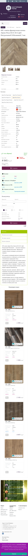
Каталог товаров (5, 539)
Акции (22, 16)
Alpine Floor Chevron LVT (18, 100)
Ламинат (11, 508)
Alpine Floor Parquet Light (6, 95)
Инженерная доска (4, 509)
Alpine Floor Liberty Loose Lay (7, 102)
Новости (20, 509)
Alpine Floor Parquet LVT (6, 97)
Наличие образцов (6, 241)
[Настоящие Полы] (14, 8)
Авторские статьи (21, 507)
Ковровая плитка (13, 515)
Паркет (2, 507)
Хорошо (14, 553)
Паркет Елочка (3, 511)
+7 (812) (11, 17)
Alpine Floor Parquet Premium (7, 100)
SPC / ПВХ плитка (13, 510)
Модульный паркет (4, 514)
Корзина (23, 14)
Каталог (3, 27)
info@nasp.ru (13, 15)
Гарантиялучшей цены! (22, 158)
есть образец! (8, 153)
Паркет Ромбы (3, 513)
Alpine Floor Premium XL (17, 95)
